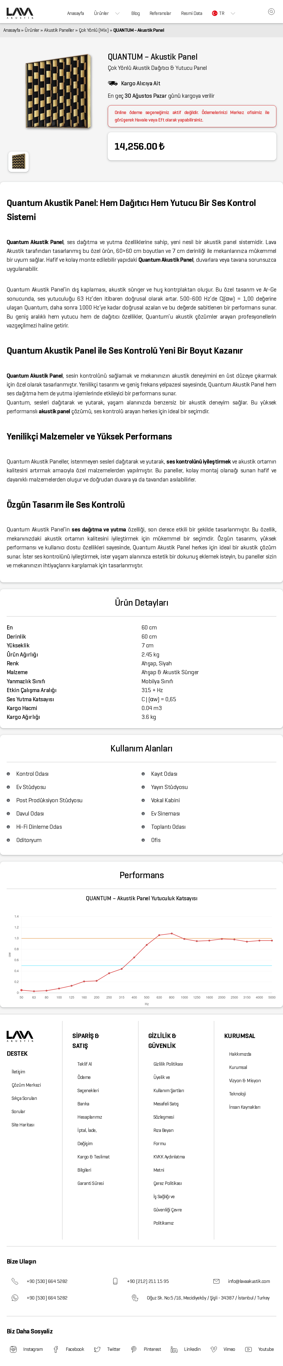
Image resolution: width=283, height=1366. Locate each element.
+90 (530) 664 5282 (47, 1281)
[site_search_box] (271, 11)
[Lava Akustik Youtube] (248, 1349)
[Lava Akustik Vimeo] (213, 1349)
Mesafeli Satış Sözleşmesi (166, 1110)
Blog (135, 13)
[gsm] (115, 1281)
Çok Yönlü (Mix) (94, 30)
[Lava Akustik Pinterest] (133, 1349)
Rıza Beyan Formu (163, 1137)
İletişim (18, 1072)
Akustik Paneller (59, 30)
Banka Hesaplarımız (89, 1110)
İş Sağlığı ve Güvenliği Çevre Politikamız (167, 1209)
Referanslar (160, 13)
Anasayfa (75, 13)
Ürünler (101, 13)
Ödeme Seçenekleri (88, 1084)
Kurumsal (238, 1067)
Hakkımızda (240, 1054)
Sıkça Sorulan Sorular (24, 1104)
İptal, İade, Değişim (86, 1137)
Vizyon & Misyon (245, 1081)
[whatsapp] (15, 1298)
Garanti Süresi (90, 1183)
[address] (135, 1298)
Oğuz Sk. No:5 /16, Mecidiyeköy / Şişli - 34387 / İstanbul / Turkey (208, 1298)
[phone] (15, 1281)
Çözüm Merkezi (26, 1085)
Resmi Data (191, 13)
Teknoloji (237, 1094)
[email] (216, 1281)
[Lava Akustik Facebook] (55, 1349)
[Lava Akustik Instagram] (13, 1349)
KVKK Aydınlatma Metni (169, 1163)
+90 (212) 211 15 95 (148, 1281)
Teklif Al (84, 1064)
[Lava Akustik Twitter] (97, 1349)
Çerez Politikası (167, 1183)
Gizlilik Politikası (168, 1064)
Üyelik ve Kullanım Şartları (168, 1084)
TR (221, 13)
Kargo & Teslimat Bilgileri (93, 1163)
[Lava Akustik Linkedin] (174, 1349)
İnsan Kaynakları (244, 1107)
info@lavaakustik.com (249, 1281)
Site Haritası (23, 1125)
